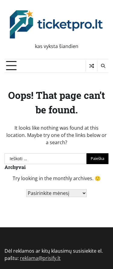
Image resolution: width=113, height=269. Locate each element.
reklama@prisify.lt (40, 258)
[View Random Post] (91, 66)
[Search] (102, 66)
